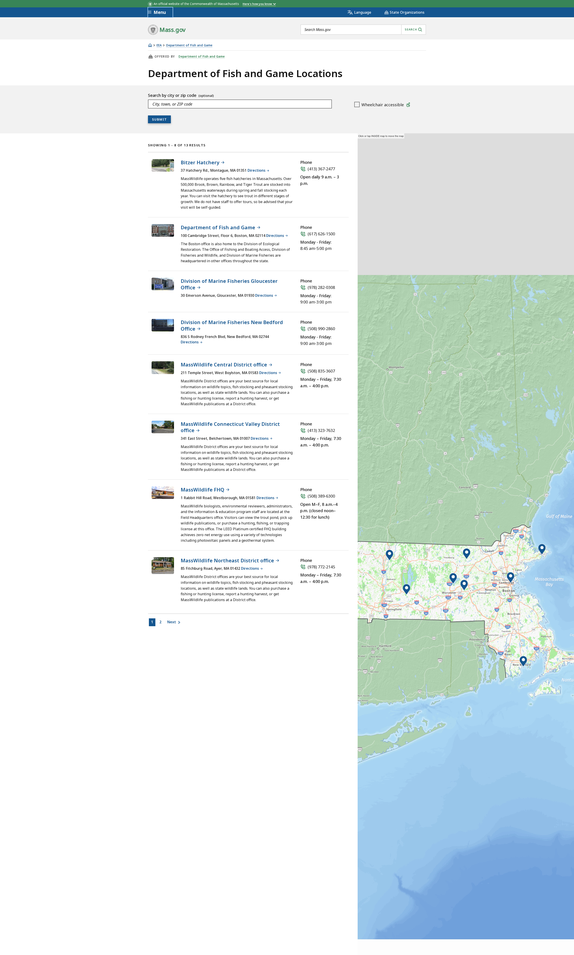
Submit (159, 119)
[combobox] (363, 29)
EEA (159, 45)
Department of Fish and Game (189, 45)
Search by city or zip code (173, 95)
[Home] (150, 45)
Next (172, 621)
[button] (389, 555)
